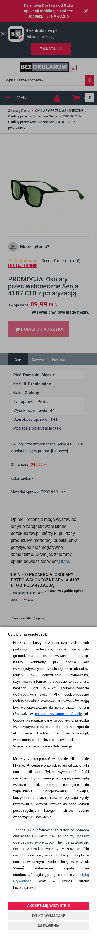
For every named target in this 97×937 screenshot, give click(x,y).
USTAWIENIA (48, 926)
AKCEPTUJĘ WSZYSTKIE (48, 906)
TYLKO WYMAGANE (48, 916)
